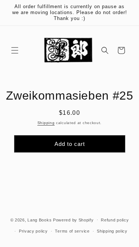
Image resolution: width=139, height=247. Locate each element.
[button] (15, 50)
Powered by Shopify (73, 219)
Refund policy (115, 220)
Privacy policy (33, 231)
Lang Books (39, 219)
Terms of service (72, 231)
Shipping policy (112, 231)
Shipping (46, 123)
